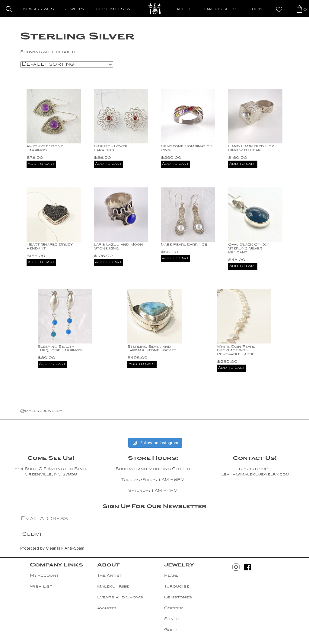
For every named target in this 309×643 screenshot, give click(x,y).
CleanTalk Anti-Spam (65, 548)
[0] (299, 9)
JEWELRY (75, 9)
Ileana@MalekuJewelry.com (254, 474)
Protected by (52, 548)
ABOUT (184, 9)
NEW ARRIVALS (38, 9)
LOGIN (256, 9)
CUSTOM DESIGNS (114, 9)
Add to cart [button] (41, 164)
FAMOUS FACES (220, 9)
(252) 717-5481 (255, 469)
